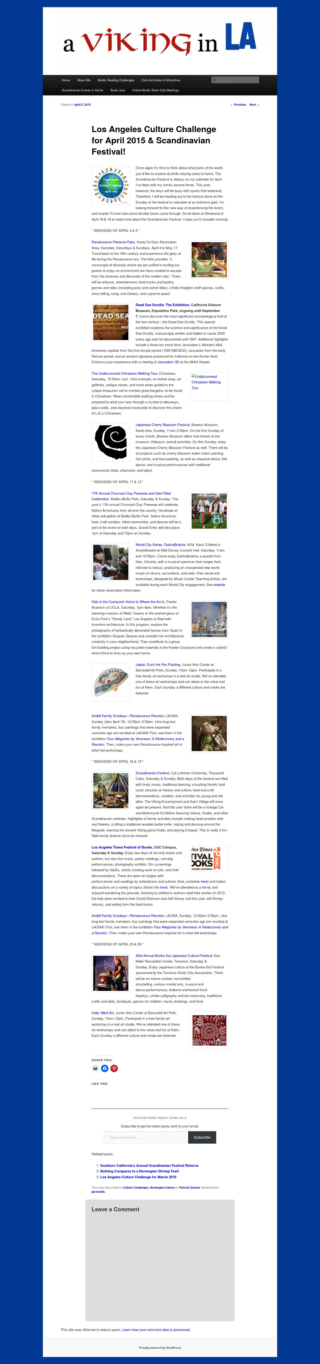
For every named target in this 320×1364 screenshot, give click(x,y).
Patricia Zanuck (189, 1187)
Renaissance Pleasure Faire (113, 241)
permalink (98, 1192)
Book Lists (118, 90)
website (219, 584)
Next (254, 104)
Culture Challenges (136, 1187)
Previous (238, 104)
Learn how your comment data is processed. (156, 1329)
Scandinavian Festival (152, 772)
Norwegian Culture (162, 1187)
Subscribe (202, 1137)
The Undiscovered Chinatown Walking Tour (124, 373)
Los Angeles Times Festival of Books (122, 847)
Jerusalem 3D (168, 361)
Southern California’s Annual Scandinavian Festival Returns (149, 1165)
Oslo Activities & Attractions (161, 80)
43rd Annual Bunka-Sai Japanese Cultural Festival (174, 955)
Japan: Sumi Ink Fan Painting (158, 664)
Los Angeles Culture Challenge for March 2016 (138, 1176)
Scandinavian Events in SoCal (82, 90)
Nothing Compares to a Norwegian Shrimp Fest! (139, 1171)
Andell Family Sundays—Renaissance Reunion (128, 715)
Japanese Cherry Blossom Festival (163, 424)
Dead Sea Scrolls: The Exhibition (162, 304)
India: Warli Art (103, 1012)
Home (66, 80)
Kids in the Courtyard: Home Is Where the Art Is (128, 601)
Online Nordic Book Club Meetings (155, 90)
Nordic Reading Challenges (116, 80)
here (204, 881)
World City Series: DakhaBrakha (160, 544)
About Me (83, 80)
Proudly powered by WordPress (160, 1347)
